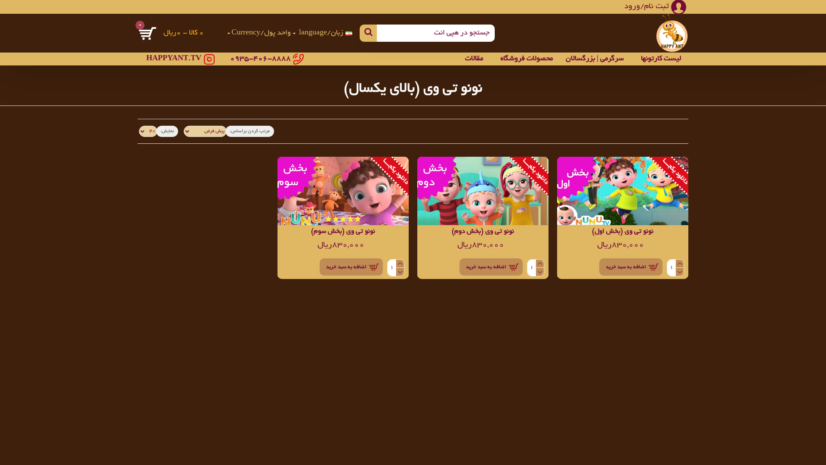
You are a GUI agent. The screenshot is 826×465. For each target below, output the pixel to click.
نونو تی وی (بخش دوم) (483, 232)
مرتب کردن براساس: (250, 131)
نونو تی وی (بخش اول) (622, 232)
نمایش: (167, 131)
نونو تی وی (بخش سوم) (343, 232)
